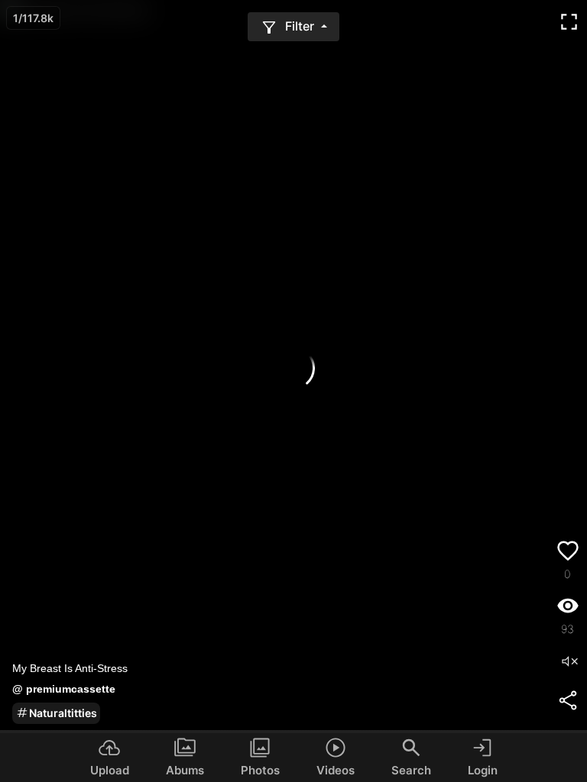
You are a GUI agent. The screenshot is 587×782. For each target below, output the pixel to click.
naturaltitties (63, 712)
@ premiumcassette (63, 689)
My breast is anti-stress (70, 668)
